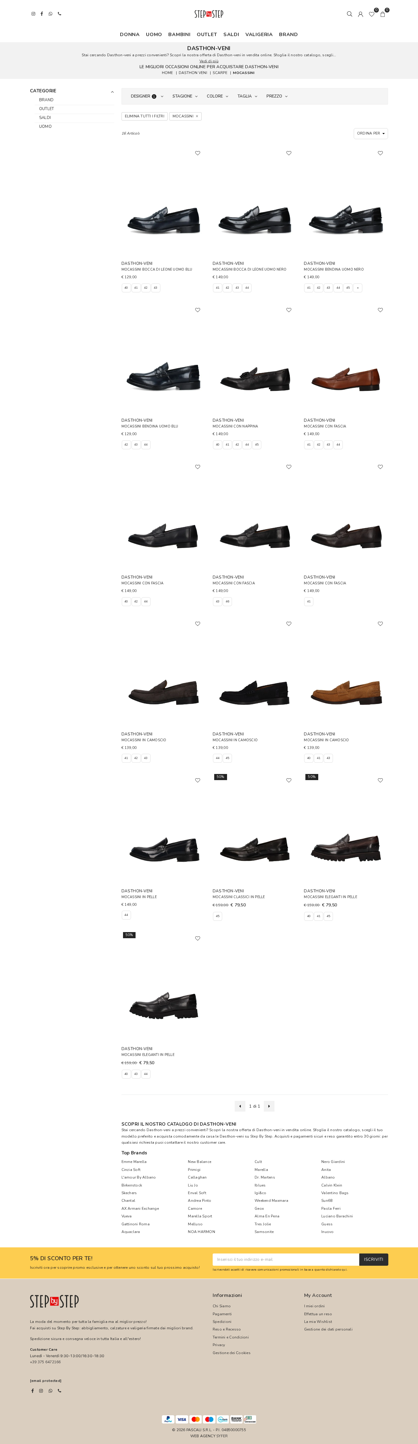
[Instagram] (41, 1391)
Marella (261, 1169)
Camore (195, 1208)
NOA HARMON (201, 1231)
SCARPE (220, 72)
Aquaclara (130, 1231)
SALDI (231, 34)
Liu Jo (193, 1185)
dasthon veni (193, 72)
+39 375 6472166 (45, 1362)
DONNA (130, 34)
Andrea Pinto (199, 1200)
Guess (327, 1224)
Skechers (129, 1192)
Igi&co (260, 1192)
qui (344, 1269)
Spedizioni (222, 1321)
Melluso (195, 1224)
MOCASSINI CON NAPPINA (235, 426)
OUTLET (207, 34)
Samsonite (264, 1231)
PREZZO (274, 96)
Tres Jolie (263, 1224)
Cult (258, 1161)
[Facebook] (32, 1391)
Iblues (260, 1185)
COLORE (215, 96)
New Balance (199, 1161)
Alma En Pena (267, 1216)
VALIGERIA (259, 34)
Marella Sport (200, 1216)
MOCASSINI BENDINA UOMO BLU (149, 426)
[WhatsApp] (50, 1391)
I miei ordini (314, 1306)
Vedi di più (209, 61)
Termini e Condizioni (231, 1337)
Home (167, 72)
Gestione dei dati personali (328, 1329)
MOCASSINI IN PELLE (139, 897)
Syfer (222, 1436)
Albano (328, 1177)
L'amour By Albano (138, 1177)
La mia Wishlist (318, 1321)
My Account (318, 1295)
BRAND (288, 34)
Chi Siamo (222, 1306)
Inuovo (327, 1231)
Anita (326, 1169)
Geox (259, 1208)
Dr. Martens (265, 1177)
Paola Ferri (331, 1208)
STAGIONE (182, 96)
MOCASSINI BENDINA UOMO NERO (334, 269)
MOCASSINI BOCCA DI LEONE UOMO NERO (249, 269)
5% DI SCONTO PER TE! (61, 1258)
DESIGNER (143, 96)
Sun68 (326, 1200)
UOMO (154, 34)
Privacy (219, 1344)
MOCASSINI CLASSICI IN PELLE (239, 897)
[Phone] (59, 1391)
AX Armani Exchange (140, 1208)
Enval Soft (197, 1192)
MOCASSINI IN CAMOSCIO (143, 740)
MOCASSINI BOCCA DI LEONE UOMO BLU (156, 269)
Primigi (194, 1169)
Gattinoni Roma (135, 1224)
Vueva (126, 1216)
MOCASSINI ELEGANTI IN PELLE (330, 897)
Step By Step (261, 1136)
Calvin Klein (331, 1185)
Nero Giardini (333, 1161)
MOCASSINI (243, 72)
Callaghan (197, 1177)
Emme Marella (134, 1161)
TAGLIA (244, 96)
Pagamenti (222, 1314)
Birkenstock (131, 1185)
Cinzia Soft (131, 1169)
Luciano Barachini (337, 1216)
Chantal (128, 1200)
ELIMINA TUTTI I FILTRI (144, 116)
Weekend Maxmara (271, 1200)
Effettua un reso (318, 1314)
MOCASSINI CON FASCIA (325, 426)
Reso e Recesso (227, 1329)
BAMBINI (179, 34)
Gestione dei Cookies (232, 1352)
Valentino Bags (335, 1192)
